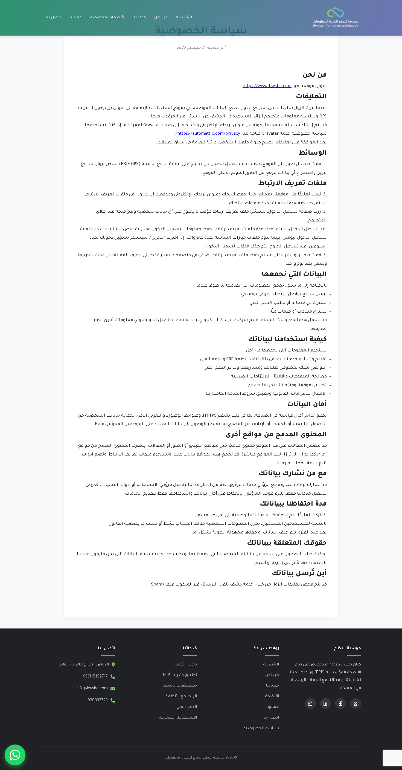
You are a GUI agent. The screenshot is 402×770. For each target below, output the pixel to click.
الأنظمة (272, 696)
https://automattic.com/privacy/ (208, 134)
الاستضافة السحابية (178, 718)
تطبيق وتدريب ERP (180, 675)
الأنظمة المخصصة (108, 18)
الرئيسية (184, 18)
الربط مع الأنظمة (181, 696)
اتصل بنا (53, 18)
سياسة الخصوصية (261, 728)
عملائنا (75, 18)
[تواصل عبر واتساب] (15, 755)
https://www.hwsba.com (267, 86)
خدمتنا (140, 18)
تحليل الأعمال (185, 665)
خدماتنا (272, 686)
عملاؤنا (272, 707)
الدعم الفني (186, 707)
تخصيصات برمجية (179, 686)
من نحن (161, 18)
